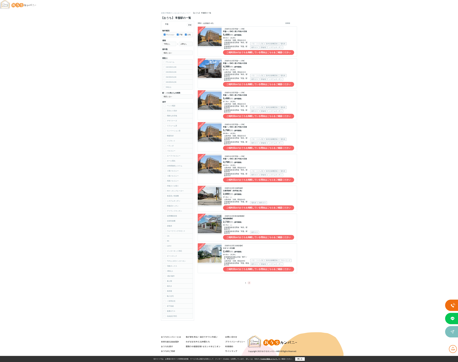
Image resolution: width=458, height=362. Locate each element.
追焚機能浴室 (172, 216)
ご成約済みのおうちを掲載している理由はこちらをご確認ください (258, 52)
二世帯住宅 (171, 301)
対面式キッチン (173, 206)
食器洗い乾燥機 (173, 196)
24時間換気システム (174, 166)
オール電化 (171, 161)
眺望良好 (170, 136)
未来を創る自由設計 (170, 341)
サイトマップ (231, 351)
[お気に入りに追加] (218, 44)
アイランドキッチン (174, 211)
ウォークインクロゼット (176, 231)
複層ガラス (171, 311)
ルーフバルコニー (173, 156)
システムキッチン (173, 201)
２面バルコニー (173, 171)
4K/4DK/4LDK (171, 82)
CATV (169, 246)
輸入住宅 (170, 296)
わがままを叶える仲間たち (198, 341)
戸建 (180, 35)
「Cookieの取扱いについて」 (268, 359)
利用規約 (229, 346)
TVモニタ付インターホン (176, 261)
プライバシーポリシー (235, 341)
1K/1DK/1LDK (171, 67)
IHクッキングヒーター (175, 191)
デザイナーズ (172, 121)
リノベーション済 (173, 131)
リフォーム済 (172, 126)
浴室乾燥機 (171, 221)
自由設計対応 (172, 316)
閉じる (299, 359)
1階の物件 (171, 276)
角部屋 (169, 291)
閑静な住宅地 (172, 116)
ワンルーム (170, 62)
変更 (190, 25)
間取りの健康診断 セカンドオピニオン (203, 346)
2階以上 (170, 271)
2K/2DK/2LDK (171, 72)
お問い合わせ (231, 336)
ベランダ (170, 146)
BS (168, 241)
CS (168, 236)
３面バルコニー (173, 176)
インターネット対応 (174, 251)
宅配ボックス (172, 266)
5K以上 (168, 87)
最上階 (169, 281)
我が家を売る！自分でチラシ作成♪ (202, 336)
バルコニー (171, 151)
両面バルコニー (173, 181)
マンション (170, 35)
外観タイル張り (173, 186)
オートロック (172, 256)
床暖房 (169, 226)
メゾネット (171, 141)
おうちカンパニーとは (171, 336)
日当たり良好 (172, 111)
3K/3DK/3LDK (171, 77)
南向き (169, 286)
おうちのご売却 (168, 351)
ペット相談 (171, 106)
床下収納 (170, 306)
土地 (189, 35)
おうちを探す (167, 346)
